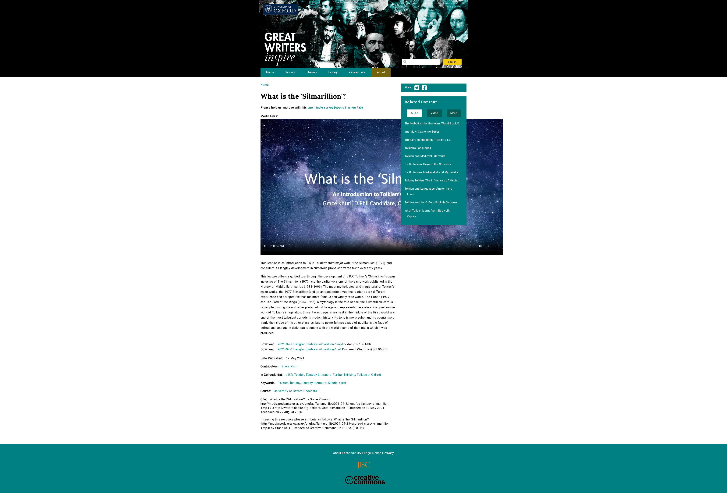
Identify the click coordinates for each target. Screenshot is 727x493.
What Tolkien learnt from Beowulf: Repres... (427, 213)
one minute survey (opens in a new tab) (335, 107)
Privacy (389, 453)
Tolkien (283, 383)
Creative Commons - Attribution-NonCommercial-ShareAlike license (365, 479)
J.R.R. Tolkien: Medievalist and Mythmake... (432, 172)
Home (270, 72)
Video (434, 113)
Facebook (424, 87)
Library (332, 72)
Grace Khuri (289, 366)
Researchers (357, 72)
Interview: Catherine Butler (422, 131)
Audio (414, 113)
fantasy (295, 383)
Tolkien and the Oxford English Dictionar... (432, 202)
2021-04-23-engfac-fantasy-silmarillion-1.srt (309, 349)
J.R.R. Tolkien (295, 375)
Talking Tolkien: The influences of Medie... (432, 180)
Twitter (416, 87)
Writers (290, 72)
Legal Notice (372, 453)
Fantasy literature (314, 383)
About (381, 72)
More (453, 113)
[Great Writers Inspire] (280, 9)
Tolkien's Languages (418, 148)
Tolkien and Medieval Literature (425, 156)
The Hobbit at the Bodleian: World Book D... (433, 123)
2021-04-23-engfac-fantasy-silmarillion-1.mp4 (311, 344)
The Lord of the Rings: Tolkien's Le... (428, 139)
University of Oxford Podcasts (295, 391)
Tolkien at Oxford (369, 375)
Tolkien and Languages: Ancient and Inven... (428, 191)
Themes (311, 72)
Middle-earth (337, 383)
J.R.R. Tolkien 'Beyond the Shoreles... (429, 164)
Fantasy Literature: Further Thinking (330, 375)
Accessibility (352, 453)
